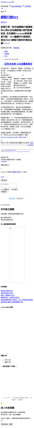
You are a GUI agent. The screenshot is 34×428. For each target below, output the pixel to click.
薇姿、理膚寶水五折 (7, 295)
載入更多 (4, 180)
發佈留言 (4, 191)
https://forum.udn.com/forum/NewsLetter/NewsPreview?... (19, 151)
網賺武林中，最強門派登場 (10, 297)
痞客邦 (14, 172)
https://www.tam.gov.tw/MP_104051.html (13, 137)
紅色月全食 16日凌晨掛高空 (18, 64)
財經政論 (16, 48)
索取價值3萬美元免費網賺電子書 (12, 302)
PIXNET (9, 398)
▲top (2, 177)
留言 (18, 172)
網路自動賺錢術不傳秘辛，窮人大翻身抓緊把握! (17, 300)
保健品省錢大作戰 (7, 293)
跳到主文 (4, 22)
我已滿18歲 (5, 424)
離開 (11, 424)
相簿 (6, 51)
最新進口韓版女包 (7, 291)
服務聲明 (20, 399)
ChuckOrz (4, 161)
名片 (6, 56)
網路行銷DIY (9, 17)
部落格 (7, 54)
